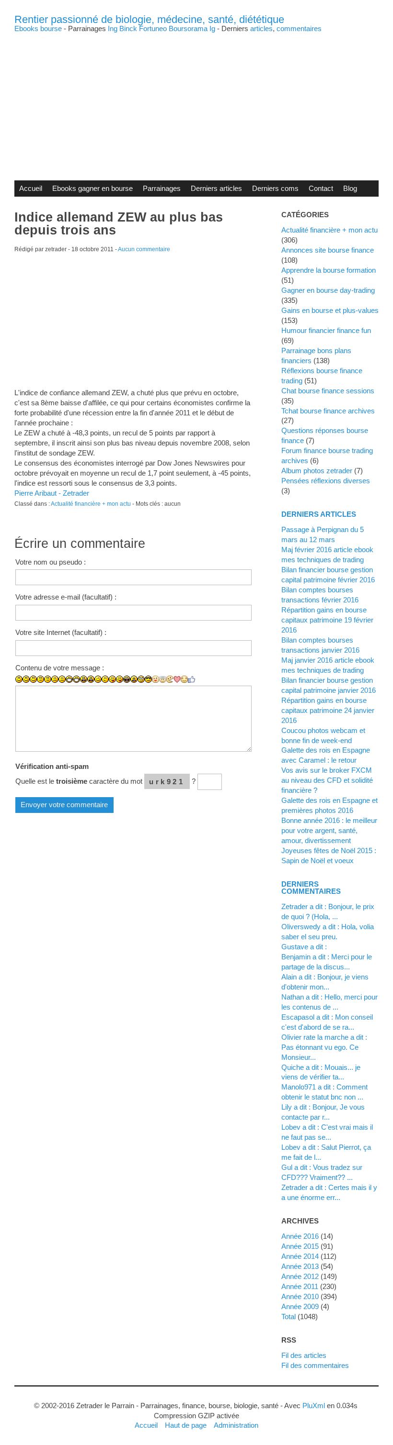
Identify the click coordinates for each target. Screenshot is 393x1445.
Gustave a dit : (304, 947)
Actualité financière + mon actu (91, 503)
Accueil (30, 188)
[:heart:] (177, 679)
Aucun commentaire (144, 249)
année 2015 (300, 1246)
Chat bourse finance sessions (327, 391)
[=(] (62, 679)
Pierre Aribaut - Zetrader (51, 493)
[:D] (69, 679)
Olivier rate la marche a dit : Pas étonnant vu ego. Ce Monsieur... (324, 1047)
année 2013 (300, 1266)
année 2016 (300, 1236)
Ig (212, 28)
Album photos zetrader (316, 471)
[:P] (112, 679)
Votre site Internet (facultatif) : (60, 632)
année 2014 (300, 1256)
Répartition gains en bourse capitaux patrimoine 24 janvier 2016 (327, 710)
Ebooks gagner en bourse (92, 188)
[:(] (54, 679)
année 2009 (300, 1306)
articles (261, 28)
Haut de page (186, 1425)
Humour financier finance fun (326, 330)
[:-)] (26, 679)
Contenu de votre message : (59, 668)
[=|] (47, 679)
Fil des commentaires (315, 1365)
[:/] (105, 679)
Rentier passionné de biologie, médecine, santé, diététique (149, 19)
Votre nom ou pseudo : (50, 562)
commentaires (299, 28)
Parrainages (162, 188)
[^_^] (184, 679)
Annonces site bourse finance (327, 250)
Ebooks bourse (38, 28)
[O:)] (162, 679)
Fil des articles (303, 1355)
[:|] (40, 679)
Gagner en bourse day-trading (328, 290)
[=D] (76, 679)
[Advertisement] (196, 99)
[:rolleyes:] (141, 679)
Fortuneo (153, 28)
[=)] (33, 679)
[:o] (83, 679)
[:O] (90, 679)
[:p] (119, 679)
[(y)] (191, 679)
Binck (128, 28)
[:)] (19, 679)
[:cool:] (148, 679)
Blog (350, 188)
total (289, 1316)
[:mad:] (134, 679)
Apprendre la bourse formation (328, 270)
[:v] (169, 679)
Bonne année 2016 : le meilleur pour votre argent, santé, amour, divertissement (329, 830)
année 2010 (300, 1296)
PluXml (313, 1405)
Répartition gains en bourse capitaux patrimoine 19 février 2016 (327, 620)
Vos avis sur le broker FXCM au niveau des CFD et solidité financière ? (327, 780)
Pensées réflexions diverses (325, 481)
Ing (112, 28)
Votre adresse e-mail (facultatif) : (65, 597)
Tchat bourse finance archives (328, 411)
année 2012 (300, 1276)
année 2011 (299, 1286)
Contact (321, 188)
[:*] (155, 679)
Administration (236, 1425)
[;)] (98, 679)
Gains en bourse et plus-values (330, 310)
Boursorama (188, 28)
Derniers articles (216, 188)
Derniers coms (275, 188)
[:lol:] (126, 679)
